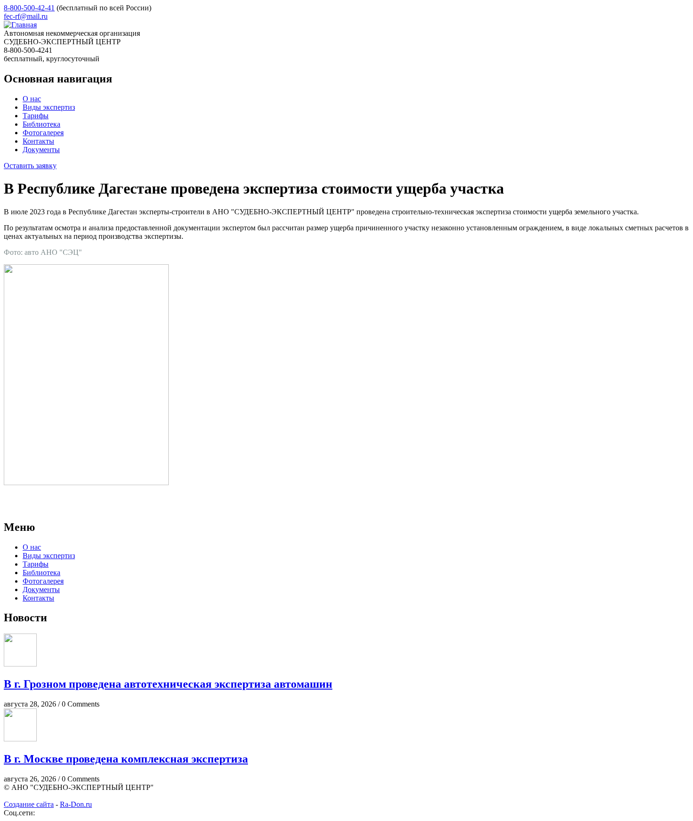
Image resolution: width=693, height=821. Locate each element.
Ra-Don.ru (76, 804)
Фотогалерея (43, 133)
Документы (41, 150)
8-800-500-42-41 (29, 8)
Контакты (38, 141)
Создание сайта (29, 804)
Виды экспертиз (49, 107)
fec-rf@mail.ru (26, 16)
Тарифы (36, 116)
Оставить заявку (30, 166)
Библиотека (41, 124)
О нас (32, 99)
